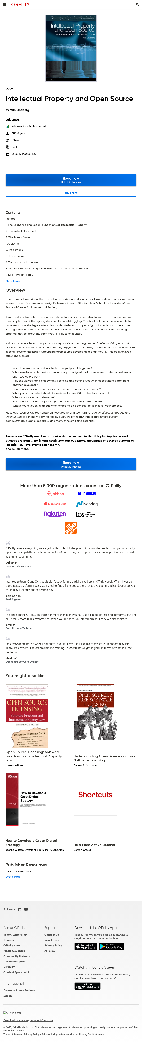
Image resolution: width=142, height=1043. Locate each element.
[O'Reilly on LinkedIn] (19, 909)
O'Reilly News (11, 945)
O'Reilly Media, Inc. (24, 154)
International (13, 983)
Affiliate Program (14, 961)
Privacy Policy (53, 945)
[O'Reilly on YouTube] (26, 909)
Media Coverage (14, 951)
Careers (8, 940)
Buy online (71, 192)
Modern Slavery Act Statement (87, 1034)
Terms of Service (12, 1034)
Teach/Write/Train (15, 935)
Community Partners (16, 956)
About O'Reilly (14, 928)
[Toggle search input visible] (137, 4)
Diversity (9, 967)
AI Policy (49, 951)
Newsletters (51, 940)
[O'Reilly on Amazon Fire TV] (87, 989)
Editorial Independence (54, 1034)
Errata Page (13, 876)
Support (50, 928)
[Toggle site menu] (4, 4)
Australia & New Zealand (19, 990)
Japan (7, 996)
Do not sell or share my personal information (28, 1020)
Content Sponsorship (16, 972)
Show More (13, 281)
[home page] (20, 4)
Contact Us (51, 935)
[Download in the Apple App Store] (85, 949)
